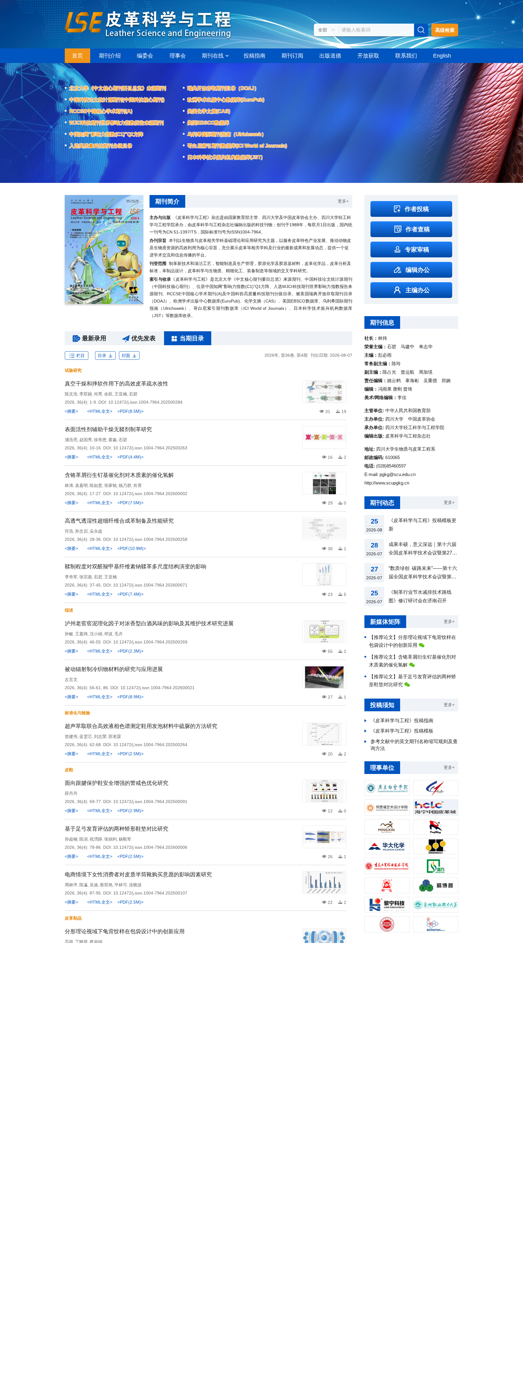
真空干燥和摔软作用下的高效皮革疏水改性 (116, 384)
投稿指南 (254, 56)
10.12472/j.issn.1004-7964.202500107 (150, 893)
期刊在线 (213, 56)
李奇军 (71, 576)
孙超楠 (71, 839)
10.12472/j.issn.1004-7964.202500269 (150, 642)
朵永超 (96, 531)
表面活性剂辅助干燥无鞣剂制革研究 (108, 429)
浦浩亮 (71, 439)
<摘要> (71, 411)
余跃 (108, 394)
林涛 (69, 485)
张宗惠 (85, 576)
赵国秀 (85, 439)
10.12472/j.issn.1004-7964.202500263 (150, 447)
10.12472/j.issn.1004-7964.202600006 (150, 847)
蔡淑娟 (96, 941)
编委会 (145, 56)
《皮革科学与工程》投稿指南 (401, 720)
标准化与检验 (77, 712)
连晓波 (135, 884)
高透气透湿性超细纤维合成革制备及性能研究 (119, 521)
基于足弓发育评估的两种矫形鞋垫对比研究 (116, 829)
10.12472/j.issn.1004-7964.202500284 (145, 402)
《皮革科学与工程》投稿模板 (401, 730)
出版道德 (330, 56)
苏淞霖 (114, 736)
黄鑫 (112, 439)
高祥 (69, 941)
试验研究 (73, 370)
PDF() (130, 411)
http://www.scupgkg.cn (386, 482)
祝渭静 (96, 839)
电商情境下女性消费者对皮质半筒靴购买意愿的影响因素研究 (138, 874)
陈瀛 (83, 884)
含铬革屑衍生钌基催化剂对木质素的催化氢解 (119, 475)
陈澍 (83, 839)
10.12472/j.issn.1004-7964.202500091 (150, 801)
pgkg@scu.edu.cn (398, 474)
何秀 (98, 394)
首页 (77, 56)
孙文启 (81, 531)
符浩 (69, 531)
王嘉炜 (81, 633)
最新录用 (94, 338)
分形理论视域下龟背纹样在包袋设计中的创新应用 (125, 931)
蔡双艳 (106, 884)
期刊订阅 (292, 56)
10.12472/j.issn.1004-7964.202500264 (150, 744)
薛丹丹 (71, 793)
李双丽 (85, 394)
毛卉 (118, 633)
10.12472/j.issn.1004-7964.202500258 (150, 539)
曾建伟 (71, 736)
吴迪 (94, 884)
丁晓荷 (81, 941)
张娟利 (110, 839)
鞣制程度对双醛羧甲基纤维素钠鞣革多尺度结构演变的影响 (135, 567)
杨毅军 (125, 839)
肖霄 (137, 485)
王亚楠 (120, 394)
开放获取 (368, 56)
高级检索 (445, 30)
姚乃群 (125, 485)
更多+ (343, 201)
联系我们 (406, 56)
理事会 (177, 56)
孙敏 (69, 633)
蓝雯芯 (85, 736)
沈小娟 (96, 633)
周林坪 (71, 884)
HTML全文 (99, 411)
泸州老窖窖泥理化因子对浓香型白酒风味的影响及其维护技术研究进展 (149, 623)
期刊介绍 (110, 56)
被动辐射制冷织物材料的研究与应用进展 (114, 669)
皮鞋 (69, 769)
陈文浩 (71, 394)
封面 (126, 355)
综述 (69, 610)
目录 (102, 355)
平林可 (120, 884)
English (442, 56)
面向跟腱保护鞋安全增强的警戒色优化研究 (116, 783)
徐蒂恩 (100, 439)
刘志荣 (100, 736)
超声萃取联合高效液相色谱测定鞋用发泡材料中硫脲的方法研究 (141, 726)
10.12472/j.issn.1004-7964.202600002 (150, 493)
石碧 (133, 394)
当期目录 (192, 338)
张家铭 (110, 485)
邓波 (108, 633)
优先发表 (143, 338)
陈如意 (96, 485)
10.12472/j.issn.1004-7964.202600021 (157, 687)
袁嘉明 (81, 485)
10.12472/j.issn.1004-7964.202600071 (150, 585)
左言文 (71, 679)
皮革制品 (73, 918)
